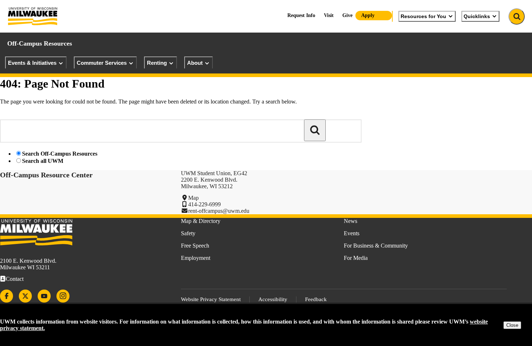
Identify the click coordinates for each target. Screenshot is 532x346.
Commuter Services (102, 63)
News (350, 221)
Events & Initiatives (32, 63)
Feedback (316, 299)
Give (347, 15)
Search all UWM (42, 161)
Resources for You (423, 16)
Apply (368, 15)
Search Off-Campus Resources (59, 154)
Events (351, 233)
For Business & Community (376, 245)
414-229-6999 (204, 204)
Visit (329, 15)
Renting (157, 63)
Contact (15, 279)
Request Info (301, 15)
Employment (195, 258)
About (195, 63)
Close (512, 325)
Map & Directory (200, 221)
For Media (356, 258)
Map (193, 198)
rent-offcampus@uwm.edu (218, 211)
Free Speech (195, 245)
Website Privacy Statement (211, 299)
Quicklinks (477, 16)
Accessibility (272, 299)
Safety (188, 233)
